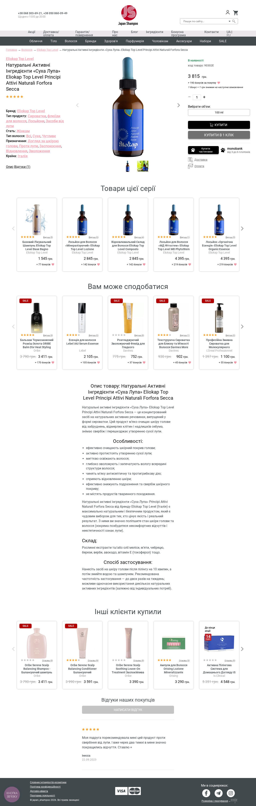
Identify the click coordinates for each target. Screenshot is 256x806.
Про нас (115, 33)
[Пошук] (233, 21)
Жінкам (23, 131)
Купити (221, 125)
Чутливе (49, 136)
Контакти (211, 32)
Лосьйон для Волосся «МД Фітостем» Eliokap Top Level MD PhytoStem (174, 245)
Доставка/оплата (51, 33)
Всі (28, 136)
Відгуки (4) (139, 237)
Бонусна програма (178, 33)
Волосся (71, 41)
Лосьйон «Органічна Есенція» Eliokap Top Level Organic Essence (219, 245)
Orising (173, 675)
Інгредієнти (154, 32)
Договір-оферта (39, 791)
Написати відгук (128, 710)
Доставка (200, 159)
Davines (128, 350)
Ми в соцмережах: (214, 785)
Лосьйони (36, 121)
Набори (205, 41)
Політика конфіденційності (45, 787)
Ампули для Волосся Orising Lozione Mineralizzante (173, 669)
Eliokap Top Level (20, 59)
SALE (223, 41)
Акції (31, 32)
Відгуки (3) (48, 335)
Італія (23, 156)
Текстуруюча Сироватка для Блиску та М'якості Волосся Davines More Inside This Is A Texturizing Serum (174, 347)
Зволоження (39, 151)
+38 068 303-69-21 (30, 13)
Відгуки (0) (139, 335)
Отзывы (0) (47, 660)
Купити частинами (206, 150)
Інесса (86, 755)
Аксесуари (184, 41)
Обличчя (35, 41)
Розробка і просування (215, 801)
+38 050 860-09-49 (55, 13)
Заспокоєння (50, 146)
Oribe (37, 350)
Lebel (82, 350)
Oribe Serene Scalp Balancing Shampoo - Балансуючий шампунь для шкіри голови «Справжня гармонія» (36, 672)
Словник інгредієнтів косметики (48, 782)
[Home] (128, 15)
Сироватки (37, 116)
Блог (134, 32)
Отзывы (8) (93, 660)
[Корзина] (235, 12)
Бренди (90, 41)
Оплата (199, 166)
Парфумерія (135, 41)
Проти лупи (28, 146)
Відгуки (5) (48, 237)
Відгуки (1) (22, 167)
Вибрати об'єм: (199, 106)
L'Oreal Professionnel (219, 350)
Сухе (37, 136)
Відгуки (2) (93, 237)
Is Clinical (219, 675)
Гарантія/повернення (84, 33)
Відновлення (16, 151)
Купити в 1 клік (219, 135)
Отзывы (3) (184, 660)
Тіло (53, 41)
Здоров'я (111, 41)
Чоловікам (160, 41)
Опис (9, 167)
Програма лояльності (42, 795)
